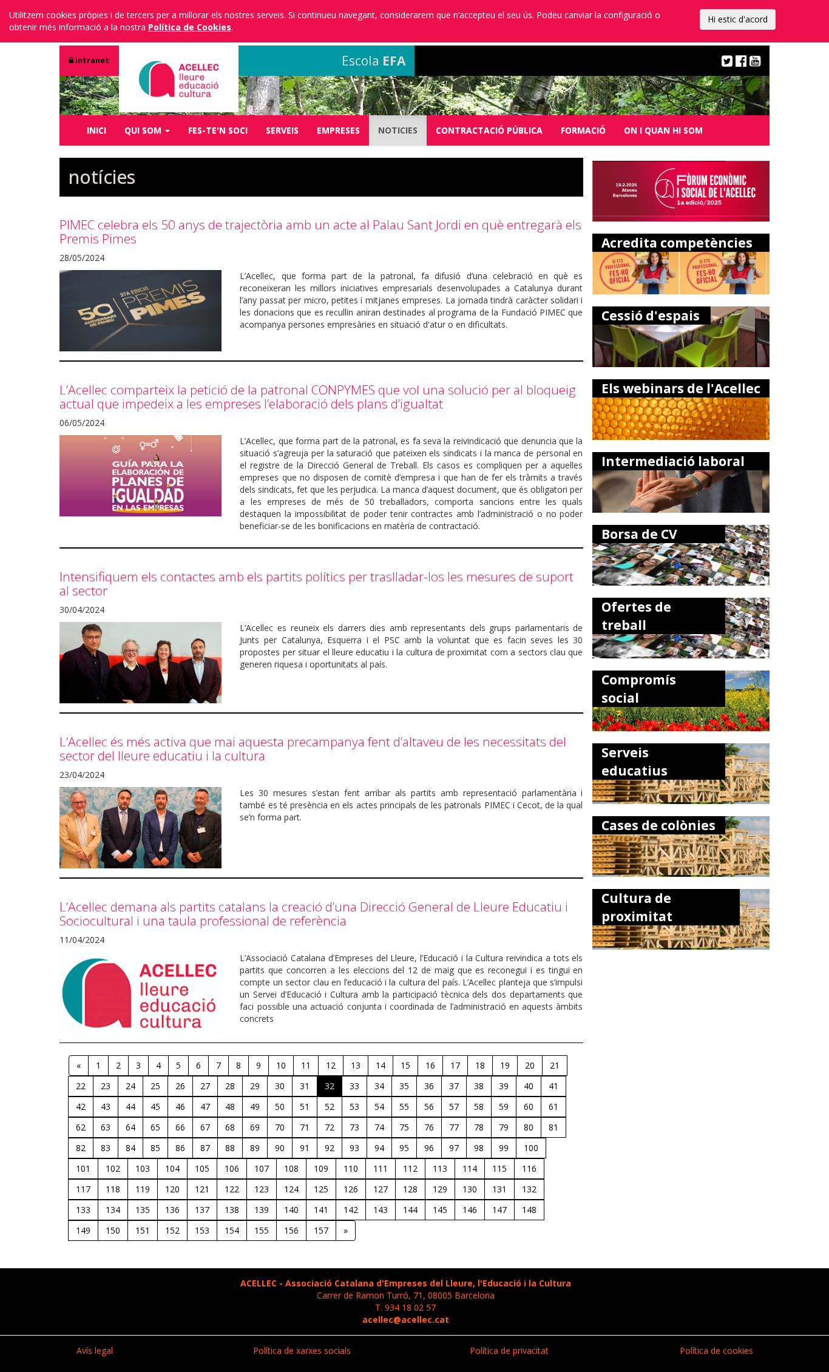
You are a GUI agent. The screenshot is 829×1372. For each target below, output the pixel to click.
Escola (373, 60)
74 (379, 1127)
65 (155, 1127)
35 (404, 1086)
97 (454, 1148)
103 (142, 1168)
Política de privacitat (509, 1350)
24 (130, 1086)
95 (404, 1148)
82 (81, 1148)
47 (205, 1106)
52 (329, 1106)
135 (142, 1209)
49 (255, 1106)
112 (410, 1168)
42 (81, 1106)
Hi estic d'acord (738, 19)
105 (202, 1168)
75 (404, 1127)
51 (305, 1106)
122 (232, 1189)
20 (530, 1065)
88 (230, 1148)
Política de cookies (716, 1350)
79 (504, 1127)
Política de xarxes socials (302, 1350)
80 (528, 1127)
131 (499, 1189)
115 (499, 1168)
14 (380, 1065)
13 (355, 1065)
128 (410, 1189)
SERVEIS (282, 130)
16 (430, 1065)
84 (130, 1148)
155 (261, 1230)
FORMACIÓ (583, 130)
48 (230, 1106)
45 (155, 1106)
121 (202, 1189)
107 (261, 1168)
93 (354, 1148)
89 (255, 1148)
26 (180, 1086)
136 (172, 1209)
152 (172, 1230)
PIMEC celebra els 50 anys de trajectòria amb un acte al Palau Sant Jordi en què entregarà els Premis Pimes (320, 231)
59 (504, 1106)
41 (553, 1086)
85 (155, 1148)
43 (105, 1106)
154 (232, 1230)
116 (529, 1168)
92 (329, 1148)
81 (553, 1127)
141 (321, 1209)
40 (528, 1086)
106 (232, 1168)
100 (531, 1148)
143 (380, 1209)
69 (255, 1127)
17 (455, 1065)
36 (429, 1086)
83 (105, 1148)
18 (480, 1065)
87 (205, 1148)
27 (205, 1086)
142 (350, 1209)
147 (499, 1209)
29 (255, 1086)
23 (105, 1086)
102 (113, 1168)
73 (354, 1127)
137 (202, 1209)
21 (555, 1065)
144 (410, 1209)
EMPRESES (338, 130)
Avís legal (94, 1350)
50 (280, 1106)
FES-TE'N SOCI (218, 130)
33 (354, 1086)
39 (504, 1086)
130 (469, 1189)
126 (350, 1189)
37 (454, 1086)
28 (230, 1086)
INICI (96, 130)
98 (479, 1148)
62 (81, 1127)
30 (280, 1086)
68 (230, 1127)
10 (281, 1065)
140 (291, 1209)
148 (529, 1209)
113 (440, 1168)
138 (232, 1209)
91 (305, 1148)
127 (380, 1189)
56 (429, 1106)
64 (130, 1127)
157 (321, 1230)
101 (83, 1168)
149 (83, 1230)
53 (354, 1106)
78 (479, 1127)
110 (350, 1168)
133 (83, 1209)
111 (380, 1168)
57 (454, 1106)
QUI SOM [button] (144, 130)
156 (291, 1230)
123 (261, 1189)
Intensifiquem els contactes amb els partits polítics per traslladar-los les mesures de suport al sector (316, 583)
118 (113, 1189)
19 (505, 1065)
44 (130, 1106)
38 (479, 1086)
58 (479, 1106)
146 (469, 1209)
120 (172, 1189)
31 (305, 1086)
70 (280, 1127)
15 (405, 1065)
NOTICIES (398, 130)
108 (291, 1168)
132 (529, 1189)
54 (379, 1106)
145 (440, 1209)
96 (429, 1148)
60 (528, 1106)
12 (331, 1065)
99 (504, 1148)
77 (454, 1127)
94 (379, 1148)
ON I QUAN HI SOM (663, 130)
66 (180, 1127)
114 (469, 1168)
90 (280, 1148)
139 (261, 1209)
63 (105, 1127)
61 (553, 1106)
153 (202, 1230)
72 (329, 1127)
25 (155, 1086)
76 (429, 1127)
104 (172, 1168)
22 (81, 1086)
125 (321, 1189)
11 (306, 1065)
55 (404, 1106)
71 (305, 1127)
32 (329, 1086)
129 (440, 1189)
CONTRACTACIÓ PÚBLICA (489, 130)
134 (113, 1209)
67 (205, 1127)
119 (142, 1189)
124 (291, 1189)
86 (180, 1148)
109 (321, 1168)
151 (142, 1230)
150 (113, 1230)
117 (83, 1189)
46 (180, 1106)
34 (379, 1086)
